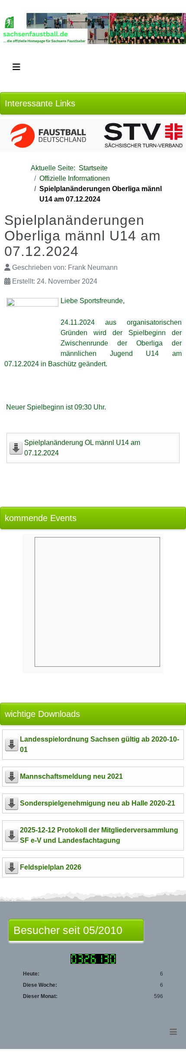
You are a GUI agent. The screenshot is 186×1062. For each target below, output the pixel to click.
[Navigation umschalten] (16, 67)
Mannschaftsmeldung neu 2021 (71, 776)
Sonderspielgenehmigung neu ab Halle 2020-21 (97, 803)
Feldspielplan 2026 (50, 867)
